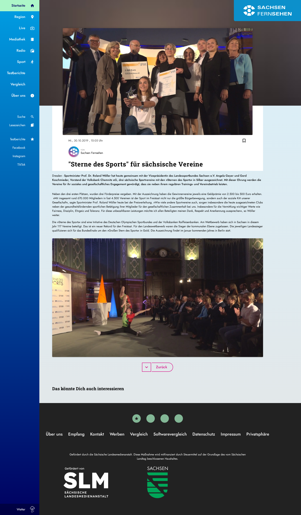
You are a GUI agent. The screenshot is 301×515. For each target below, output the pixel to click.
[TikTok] (178, 418)
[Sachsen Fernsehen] (267, 10)
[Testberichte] (136, 418)
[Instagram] (164, 418)
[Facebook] (150, 418)
